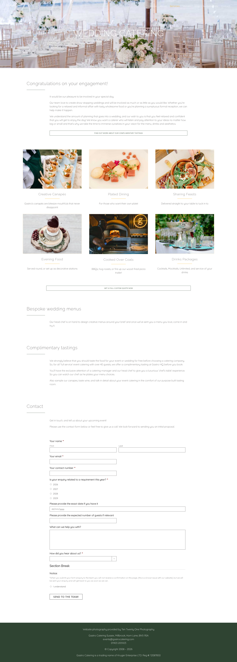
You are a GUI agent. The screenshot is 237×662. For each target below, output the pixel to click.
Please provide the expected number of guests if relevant (82, 515)
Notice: (53, 573)
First (52, 446)
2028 (55, 493)
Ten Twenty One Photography (137, 629)
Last (121, 446)
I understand (59, 586)
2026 (55, 484)
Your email (56, 456)
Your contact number (62, 467)
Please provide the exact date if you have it (74, 503)
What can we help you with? (65, 526)
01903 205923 (118, 642)
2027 (55, 489)
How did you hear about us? (66, 553)
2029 (55, 498)
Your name (57, 441)
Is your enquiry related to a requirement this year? (79, 479)
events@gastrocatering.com (118, 639)
